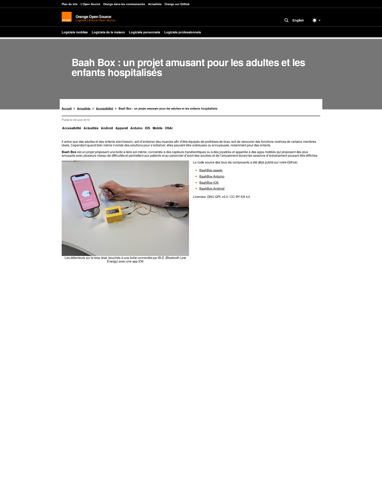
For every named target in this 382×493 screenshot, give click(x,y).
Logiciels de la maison (108, 32)
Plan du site (70, 4)
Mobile (157, 128)
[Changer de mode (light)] (316, 20)
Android (107, 128)
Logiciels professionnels (182, 32)
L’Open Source (90, 4)
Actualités (155, 4)
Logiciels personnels (144, 32)
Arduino (136, 128)
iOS (147, 128)
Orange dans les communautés (124, 4)
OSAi (169, 128)
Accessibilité (71, 128)
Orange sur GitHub (177, 4)
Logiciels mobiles (75, 32)
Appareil (121, 128)
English (298, 20)
